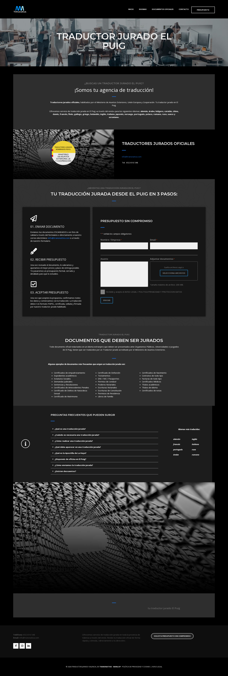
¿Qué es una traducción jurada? (70, 429)
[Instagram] (22, 646)
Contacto (184, 9)
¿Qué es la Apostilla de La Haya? (70, 453)
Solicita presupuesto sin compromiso (172, 636)
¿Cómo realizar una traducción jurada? (74, 441)
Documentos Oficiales (163, 9)
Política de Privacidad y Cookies (136, 666)
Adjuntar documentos (162, 258)
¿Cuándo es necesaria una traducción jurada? (77, 435)
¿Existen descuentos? (65, 471)
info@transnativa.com (131, 156)
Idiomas (143, 9)
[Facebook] (15, 646)
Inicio (131, 9)
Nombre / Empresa (111, 239)
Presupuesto (203, 10)
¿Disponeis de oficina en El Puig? (70, 459)
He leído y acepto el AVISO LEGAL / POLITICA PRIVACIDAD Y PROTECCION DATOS (144, 291)
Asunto (104, 258)
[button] (104, 429)
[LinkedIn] (28, 646)
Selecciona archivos (174, 273)
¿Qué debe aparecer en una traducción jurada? (78, 447)
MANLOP (117, 666)
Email (153, 239)
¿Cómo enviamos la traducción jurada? (74, 465)
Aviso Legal (157, 666)
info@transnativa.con (59, 238)
